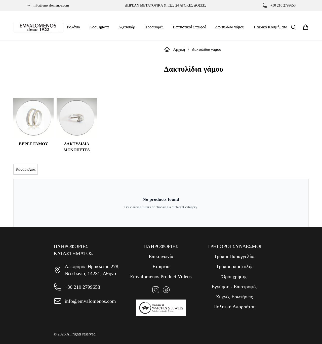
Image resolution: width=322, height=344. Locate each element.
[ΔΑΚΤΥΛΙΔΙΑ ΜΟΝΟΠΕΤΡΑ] (77, 118)
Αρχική (179, 49)
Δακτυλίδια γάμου (206, 49)
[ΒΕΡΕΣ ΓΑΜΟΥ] (33, 118)
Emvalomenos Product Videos (161, 276)
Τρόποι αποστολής (234, 266)
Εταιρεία (161, 266)
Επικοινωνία (161, 256)
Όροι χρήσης (234, 276)
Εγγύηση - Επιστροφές (234, 286)
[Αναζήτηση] (294, 27)
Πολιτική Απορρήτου (234, 306)
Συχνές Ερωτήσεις (234, 296)
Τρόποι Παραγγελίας (234, 256)
